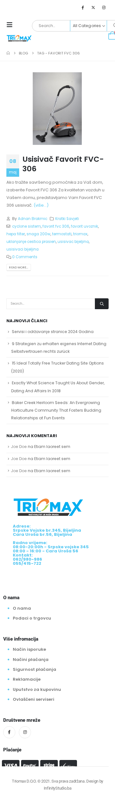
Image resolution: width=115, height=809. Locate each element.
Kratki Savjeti (67, 218)
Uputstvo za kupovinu (37, 689)
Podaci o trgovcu (32, 618)
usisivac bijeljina (73, 241)
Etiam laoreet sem (52, 446)
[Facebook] (82, 7)
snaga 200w (38, 234)
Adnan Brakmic (32, 218)
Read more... (18, 267)
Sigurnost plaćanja (34, 669)
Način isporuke (29, 649)
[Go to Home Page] (8, 53)
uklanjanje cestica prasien (31, 241)
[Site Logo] (19, 38)
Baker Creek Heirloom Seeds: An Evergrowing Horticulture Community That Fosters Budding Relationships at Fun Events (56, 410)
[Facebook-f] (9, 732)
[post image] (57, 108)
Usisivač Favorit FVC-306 (63, 164)
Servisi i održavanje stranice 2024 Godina (53, 331)
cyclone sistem (26, 226)
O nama (22, 608)
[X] (93, 7)
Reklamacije (27, 679)
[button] (11, 24)
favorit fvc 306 (55, 226)
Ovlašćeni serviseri (33, 699)
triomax (80, 234)
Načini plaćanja (31, 659)
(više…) (41, 205)
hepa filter (15, 234)
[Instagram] (103, 7)
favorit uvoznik (84, 226)
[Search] (102, 303)
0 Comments (24, 256)
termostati (62, 234)
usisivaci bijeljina (22, 249)
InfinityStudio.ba (57, 788)
